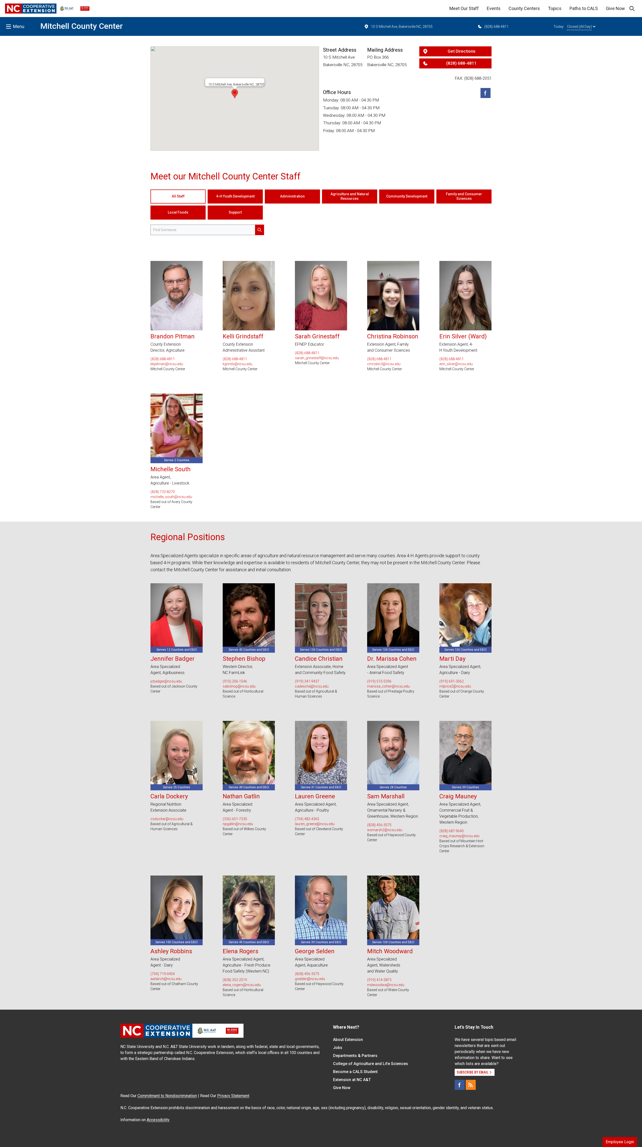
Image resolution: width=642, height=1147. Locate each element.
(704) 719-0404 (162, 974)
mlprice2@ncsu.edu (455, 686)
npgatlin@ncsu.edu (238, 824)
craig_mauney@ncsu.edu (459, 836)
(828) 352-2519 (235, 980)
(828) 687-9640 (451, 831)
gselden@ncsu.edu (310, 979)
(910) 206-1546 (235, 681)
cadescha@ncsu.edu (312, 686)
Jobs (337, 1047)
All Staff (178, 196)
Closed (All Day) (579, 27)
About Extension (348, 1039)
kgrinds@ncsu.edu (237, 364)
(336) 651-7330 (235, 819)
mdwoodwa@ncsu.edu (385, 985)
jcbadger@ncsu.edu (166, 681)
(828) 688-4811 (496, 27)
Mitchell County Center (81, 26)
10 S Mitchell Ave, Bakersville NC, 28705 (402, 27)
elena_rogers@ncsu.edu (242, 985)
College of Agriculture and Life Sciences (370, 1063)
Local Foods (178, 212)
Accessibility (158, 1119)
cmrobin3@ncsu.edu (383, 364)
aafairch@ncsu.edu (166, 979)
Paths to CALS (584, 8)
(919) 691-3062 (451, 681)
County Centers (524, 8)
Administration (292, 196)
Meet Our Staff (464, 8)
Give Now (615, 8)
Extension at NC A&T (352, 1079)
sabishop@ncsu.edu (239, 686)
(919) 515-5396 (379, 681)
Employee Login (620, 1141)
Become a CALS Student (355, 1071)
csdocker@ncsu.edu (166, 819)
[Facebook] (485, 93)
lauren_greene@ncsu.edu (315, 824)
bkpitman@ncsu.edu (166, 364)
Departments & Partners (355, 1055)
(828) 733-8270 (162, 492)
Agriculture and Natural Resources (350, 196)
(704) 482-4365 (307, 819)
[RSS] (471, 1085)
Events (494, 8)
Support (235, 212)
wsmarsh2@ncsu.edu (384, 830)
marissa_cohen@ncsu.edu (388, 686)
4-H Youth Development (235, 196)
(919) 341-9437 (307, 681)
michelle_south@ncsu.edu (171, 497)
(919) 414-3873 (379, 980)
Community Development (406, 196)
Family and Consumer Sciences (464, 196)
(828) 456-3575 (379, 825)
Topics (554, 8)
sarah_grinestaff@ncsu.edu (317, 358)
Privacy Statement (233, 1095)
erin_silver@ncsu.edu (456, 364)
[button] (234, 94)
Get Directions (461, 51)
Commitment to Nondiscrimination (167, 1095)
